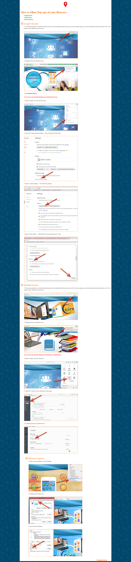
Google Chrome (28, 15)
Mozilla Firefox (28, 17)
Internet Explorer (28, 19)
